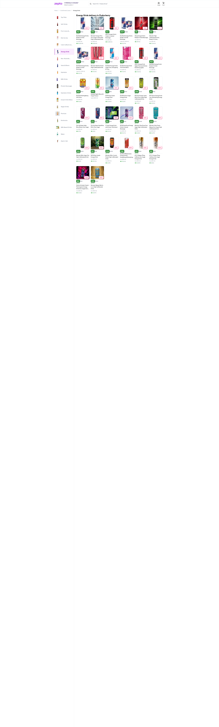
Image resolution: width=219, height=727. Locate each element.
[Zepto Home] (58, 4)
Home (56, 10)
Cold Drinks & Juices (65, 10)
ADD (86, 28)
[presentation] (59, 10)
